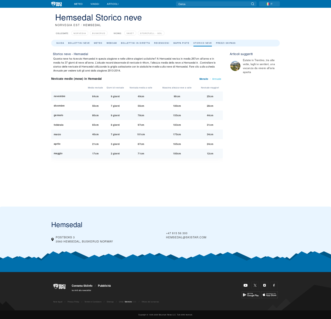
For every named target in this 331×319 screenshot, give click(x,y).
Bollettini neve (79, 42)
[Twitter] (255, 285)
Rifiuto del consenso (150, 301)
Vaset (130, 33)
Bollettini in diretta (135, 42)
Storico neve (202, 42)
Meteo (78, 4)
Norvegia (80, 33)
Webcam (112, 42)
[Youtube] (245, 285)
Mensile (203, 78)
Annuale (216, 78)
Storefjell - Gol (151, 33)
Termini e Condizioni (92, 301)
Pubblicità (104, 286)
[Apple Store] (269, 294)
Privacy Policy (73, 301)
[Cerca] (253, 3)
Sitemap (110, 301)
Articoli (112, 4)
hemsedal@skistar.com (186, 237)
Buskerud (98, 33)
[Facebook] (274, 285)
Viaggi (95, 4)
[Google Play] (251, 294)
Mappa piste (181, 42)
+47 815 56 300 (177, 233)
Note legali (57, 301)
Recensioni (161, 42)
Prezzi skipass (226, 42)
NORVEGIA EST (67, 25)
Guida (60, 42)
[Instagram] (264, 285)
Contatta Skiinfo (82, 286)
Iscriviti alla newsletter (81, 290)
